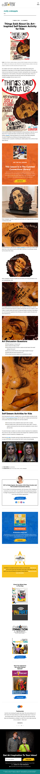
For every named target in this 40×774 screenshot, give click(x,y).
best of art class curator (14, 468)
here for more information (13, 175)
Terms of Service (16, 770)
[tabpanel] (20, 717)
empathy (8, 135)
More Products (20, 657)
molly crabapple (23, 468)
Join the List (20, 180)
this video (8, 437)
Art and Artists (12, 466)
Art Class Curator (9, 4)
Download (20, 540)
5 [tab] (29, 724)
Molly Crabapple (21, 247)
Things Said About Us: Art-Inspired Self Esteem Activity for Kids (20, 26)
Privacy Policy (8, 770)
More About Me (20, 498)
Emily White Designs (31, 770)
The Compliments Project (11, 418)
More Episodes (20, 697)
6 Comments (25, 20)
